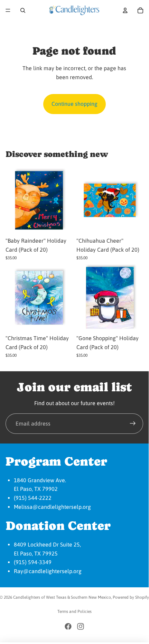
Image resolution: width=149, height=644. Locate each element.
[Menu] (8, 10)
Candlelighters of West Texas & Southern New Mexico (62, 597)
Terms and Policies (74, 611)
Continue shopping (74, 104)
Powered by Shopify (131, 597)
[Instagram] (80, 626)
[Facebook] (68, 626)
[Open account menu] (125, 10)
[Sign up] (132, 424)
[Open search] (22, 10)
